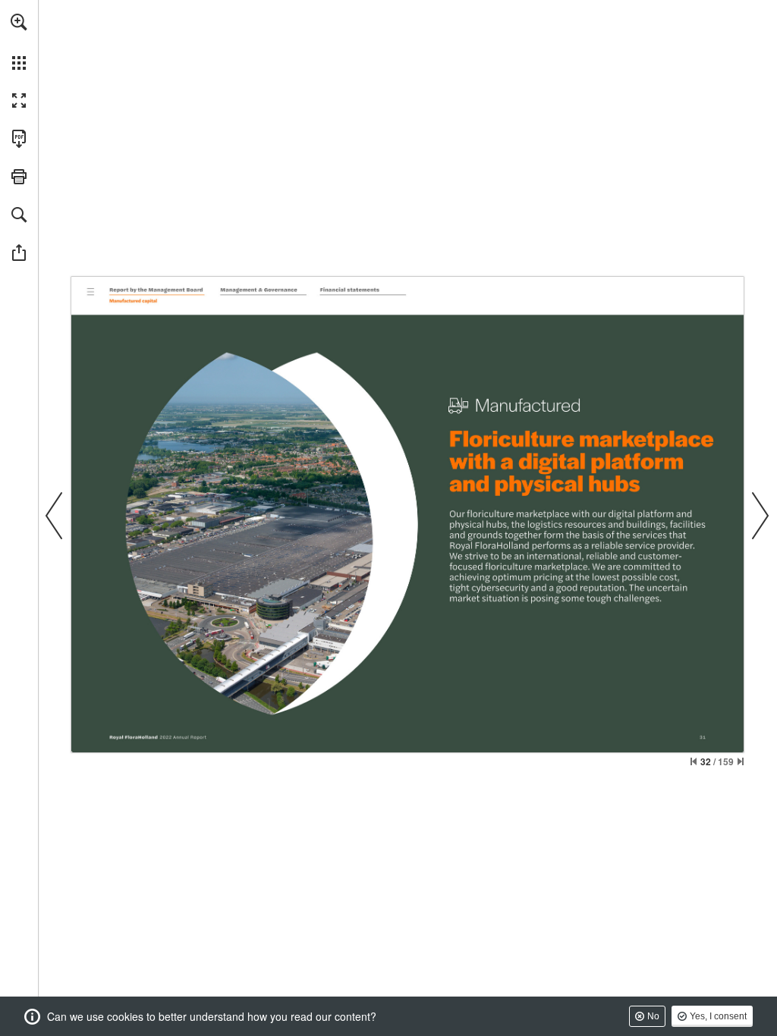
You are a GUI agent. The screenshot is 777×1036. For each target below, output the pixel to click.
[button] (19, 22)
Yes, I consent (718, 1016)
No (653, 1016)
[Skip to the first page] (693, 761)
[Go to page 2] (90, 290)
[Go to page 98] (262, 291)
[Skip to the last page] (741, 761)
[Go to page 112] (363, 291)
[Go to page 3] (157, 291)
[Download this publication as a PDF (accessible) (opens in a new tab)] (19, 139)
